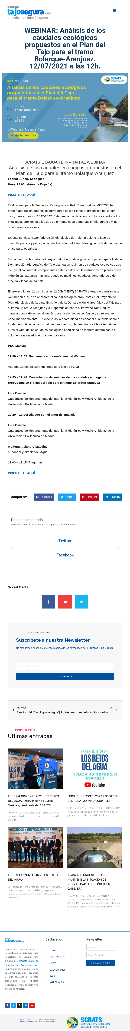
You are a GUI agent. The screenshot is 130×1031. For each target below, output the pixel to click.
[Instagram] (19, 1005)
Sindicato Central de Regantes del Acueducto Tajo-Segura (21, 965)
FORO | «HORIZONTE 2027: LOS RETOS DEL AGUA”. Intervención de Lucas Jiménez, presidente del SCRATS (33, 801)
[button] (114, 10)
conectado (39, 524)
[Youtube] (65, 602)
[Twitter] (81, 602)
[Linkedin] (26, 1005)
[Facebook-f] (48, 602)
